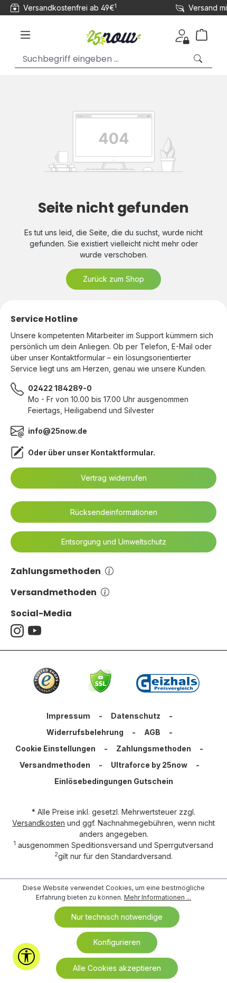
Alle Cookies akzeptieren (117, 967)
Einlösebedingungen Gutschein (113, 781)
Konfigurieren (116, 942)
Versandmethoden (54, 592)
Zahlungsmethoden (56, 571)
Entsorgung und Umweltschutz (113, 541)
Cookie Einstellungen (55, 748)
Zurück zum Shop (113, 278)
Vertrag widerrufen (114, 477)
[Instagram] (19, 630)
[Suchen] (199, 59)
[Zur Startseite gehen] (113, 34)
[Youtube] (36, 630)
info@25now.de (57, 430)
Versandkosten (38, 822)
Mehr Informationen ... (157, 897)
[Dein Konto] (181, 34)
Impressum (68, 715)
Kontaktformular (122, 452)
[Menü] (25, 34)
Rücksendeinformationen (113, 512)
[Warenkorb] (205, 34)
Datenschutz (135, 715)
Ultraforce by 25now (149, 764)
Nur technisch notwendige (117, 916)
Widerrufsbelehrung (85, 732)
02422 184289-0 (60, 388)
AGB (152, 732)
